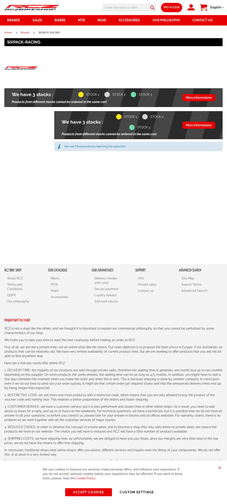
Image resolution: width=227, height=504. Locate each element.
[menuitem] (41, 20)
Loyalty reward (105, 295)
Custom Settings (137, 492)
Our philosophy (18, 301)
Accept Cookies (88, 492)
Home (8, 32)
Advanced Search (194, 291)
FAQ (141, 278)
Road (54, 291)
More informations (199, 97)
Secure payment (106, 289)
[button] (217, 7)
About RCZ (15, 278)
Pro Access (172, 7)
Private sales (147, 284)
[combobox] (129, 7)
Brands (25, 32)
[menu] (113, 20)
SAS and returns (106, 301)
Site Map (188, 278)
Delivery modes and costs (105, 281)
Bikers (55, 278)
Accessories (59, 297)
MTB (54, 284)
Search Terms (192, 284)
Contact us (146, 291)
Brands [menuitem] (13, 20)
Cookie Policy (86, 478)
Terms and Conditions (14, 287)
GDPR (11, 295)
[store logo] (31, 7)
